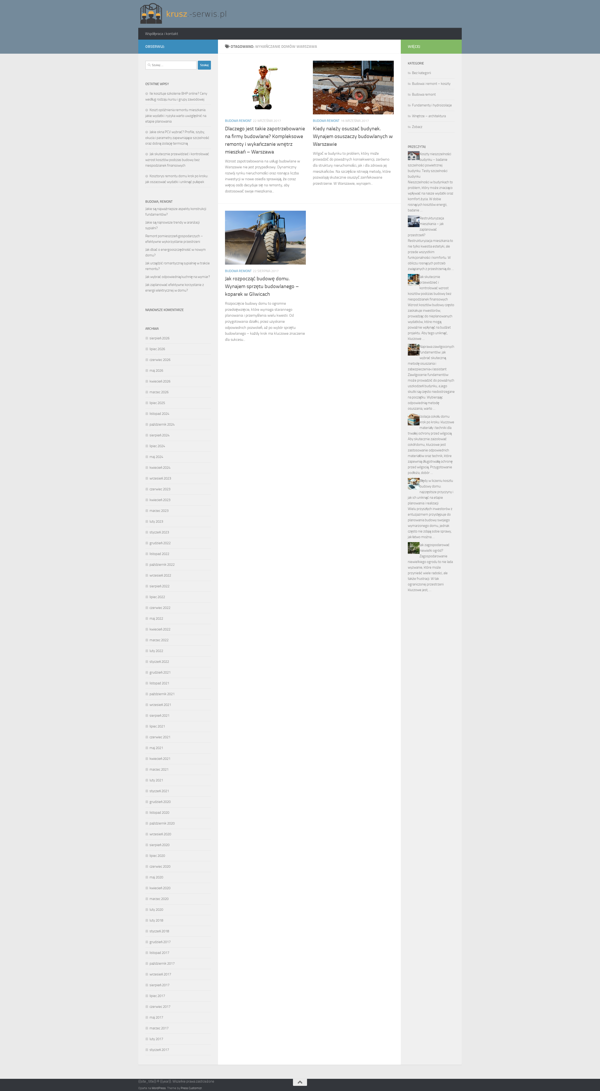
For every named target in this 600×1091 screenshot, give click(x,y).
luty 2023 (156, 521)
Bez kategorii (421, 73)
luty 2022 (156, 651)
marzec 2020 (159, 899)
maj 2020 (156, 877)
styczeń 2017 (159, 1050)
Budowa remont (238, 121)
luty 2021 (156, 780)
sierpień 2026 (159, 338)
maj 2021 (156, 748)
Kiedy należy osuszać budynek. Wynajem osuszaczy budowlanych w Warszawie (353, 136)
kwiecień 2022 (160, 629)
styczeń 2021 (159, 791)
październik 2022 (162, 564)
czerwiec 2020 (160, 866)
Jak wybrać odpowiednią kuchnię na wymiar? (177, 277)
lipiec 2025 (157, 403)
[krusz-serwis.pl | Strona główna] (183, 14)
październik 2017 (162, 963)
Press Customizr (191, 1088)
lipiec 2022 (157, 597)
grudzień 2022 (160, 543)
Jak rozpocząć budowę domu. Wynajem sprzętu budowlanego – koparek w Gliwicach (262, 286)
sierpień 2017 (159, 985)
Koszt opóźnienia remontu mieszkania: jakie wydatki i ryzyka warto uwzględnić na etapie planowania (175, 116)
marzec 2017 (159, 1028)
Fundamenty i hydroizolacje (432, 105)
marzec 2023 (159, 511)
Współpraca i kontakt (161, 33)
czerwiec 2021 (160, 737)
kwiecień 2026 (160, 381)
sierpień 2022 (159, 586)
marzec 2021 (159, 769)
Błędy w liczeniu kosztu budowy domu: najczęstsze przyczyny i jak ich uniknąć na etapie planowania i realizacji (430, 492)
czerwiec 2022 (160, 608)
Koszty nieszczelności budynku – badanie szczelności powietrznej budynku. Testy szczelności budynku (429, 165)
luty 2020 (156, 909)
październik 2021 (162, 694)
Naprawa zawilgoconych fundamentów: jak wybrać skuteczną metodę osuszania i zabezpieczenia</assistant (431, 358)
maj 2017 (156, 1017)
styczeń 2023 (159, 532)
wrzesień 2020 (160, 834)
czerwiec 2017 (160, 1007)
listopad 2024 (159, 414)
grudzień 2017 (160, 942)
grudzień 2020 (160, 802)
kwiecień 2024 (160, 467)
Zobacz (417, 127)
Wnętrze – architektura (429, 116)
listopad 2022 (159, 554)
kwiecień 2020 (160, 888)
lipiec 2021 (157, 726)
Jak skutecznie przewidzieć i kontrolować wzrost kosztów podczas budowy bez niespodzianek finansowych (177, 160)
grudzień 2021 (160, 672)
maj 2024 (156, 457)
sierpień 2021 (159, 715)
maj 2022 (156, 618)
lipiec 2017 (157, 996)
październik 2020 (162, 823)
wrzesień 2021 (160, 705)
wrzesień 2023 (160, 478)
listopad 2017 (159, 953)
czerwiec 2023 (160, 489)
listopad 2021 (159, 683)
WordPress (159, 1088)
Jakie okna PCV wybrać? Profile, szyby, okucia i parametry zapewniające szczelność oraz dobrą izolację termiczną (177, 138)
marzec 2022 (159, 640)
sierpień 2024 (159, 435)
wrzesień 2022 (160, 575)
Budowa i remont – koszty (431, 84)
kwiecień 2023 (160, 500)
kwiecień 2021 (160, 759)
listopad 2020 (159, 812)
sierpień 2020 (159, 845)
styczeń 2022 (159, 662)
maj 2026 (156, 370)
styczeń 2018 (159, 931)
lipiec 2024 (157, 446)
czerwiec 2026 (160, 360)
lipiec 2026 (157, 349)
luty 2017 (156, 1039)
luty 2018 (156, 920)
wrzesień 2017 (160, 974)
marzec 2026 (159, 392)
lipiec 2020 (157, 856)
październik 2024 (162, 424)
